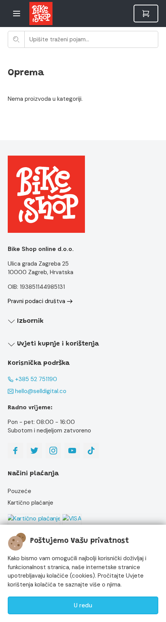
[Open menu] (16, 13)
